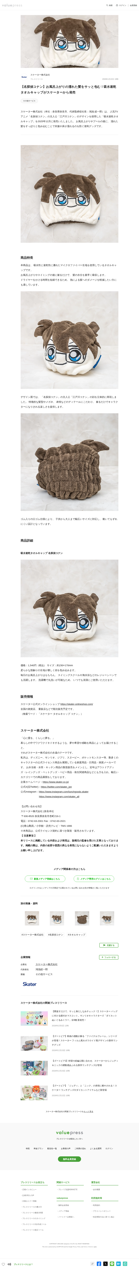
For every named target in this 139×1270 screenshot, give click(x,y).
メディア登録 (63, 1211)
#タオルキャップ (76, 934)
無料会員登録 (69, 1159)
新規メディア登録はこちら (47, 879)
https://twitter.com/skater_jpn (56, 787)
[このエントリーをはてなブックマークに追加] (118, 1265)
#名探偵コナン (55, 934)
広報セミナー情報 (29, 1201)
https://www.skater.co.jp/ (56, 782)
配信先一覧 (52, 1148)
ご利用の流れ (80, 1148)
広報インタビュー (29, 1190)
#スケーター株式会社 (33, 934)
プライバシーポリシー (102, 1211)
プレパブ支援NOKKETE (68, 1190)
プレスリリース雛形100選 (32, 1213)
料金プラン (38, 1148)
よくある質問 (95, 1148)
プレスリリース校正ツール (33, 1230)
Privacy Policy (77, 1246)
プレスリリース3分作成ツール (34, 1224)
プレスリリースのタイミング (33, 1218)
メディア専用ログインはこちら (95, 879)
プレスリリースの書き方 (32, 1207)
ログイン (122, 5)
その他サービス (29, 101)
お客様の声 (65, 1148)
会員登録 (133, 5)
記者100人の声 (28, 1195)
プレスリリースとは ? (23, 1264)
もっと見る (88, 1111)
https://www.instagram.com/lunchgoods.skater (64, 791)
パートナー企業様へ (66, 1217)
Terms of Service (88, 1246)
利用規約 (96, 1205)
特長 (28, 1148)
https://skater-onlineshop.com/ (76, 704)
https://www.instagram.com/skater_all (59, 796)
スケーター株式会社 (40, 74)
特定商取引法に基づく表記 (103, 1217)
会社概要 (96, 1190)
